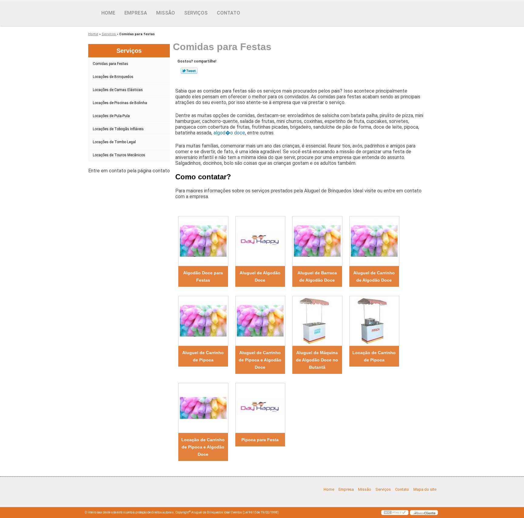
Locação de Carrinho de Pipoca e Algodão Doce (203, 447)
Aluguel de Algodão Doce (260, 276)
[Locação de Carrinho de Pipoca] (374, 321)
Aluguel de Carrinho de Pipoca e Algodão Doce (260, 360)
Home (108, 13)
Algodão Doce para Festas (203, 276)
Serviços (196, 13)
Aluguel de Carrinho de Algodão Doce (374, 276)
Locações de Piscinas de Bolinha (120, 103)
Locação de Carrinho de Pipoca (374, 356)
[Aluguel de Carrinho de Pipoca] (203, 321)
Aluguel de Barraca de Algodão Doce (317, 276)
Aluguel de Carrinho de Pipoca (203, 356)
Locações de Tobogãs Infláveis (118, 129)
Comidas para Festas (110, 64)
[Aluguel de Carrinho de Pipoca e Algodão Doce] (260, 321)
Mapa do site (424, 489)
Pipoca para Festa (260, 439)
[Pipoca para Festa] (260, 408)
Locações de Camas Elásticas (118, 90)
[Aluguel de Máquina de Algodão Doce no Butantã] (317, 321)
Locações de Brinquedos (113, 77)
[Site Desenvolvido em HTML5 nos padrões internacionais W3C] (394, 512)
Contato (228, 13)
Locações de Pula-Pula (111, 116)
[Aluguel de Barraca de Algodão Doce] (317, 241)
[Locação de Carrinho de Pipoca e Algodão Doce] (203, 408)
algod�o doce (229, 133)
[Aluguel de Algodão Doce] (260, 241)
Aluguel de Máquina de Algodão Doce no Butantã (317, 360)
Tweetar (189, 71)
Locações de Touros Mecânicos (119, 155)
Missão (165, 13)
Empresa (135, 13)
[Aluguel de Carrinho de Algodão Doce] (374, 241)
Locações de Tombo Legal (114, 142)
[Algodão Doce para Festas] (203, 241)
